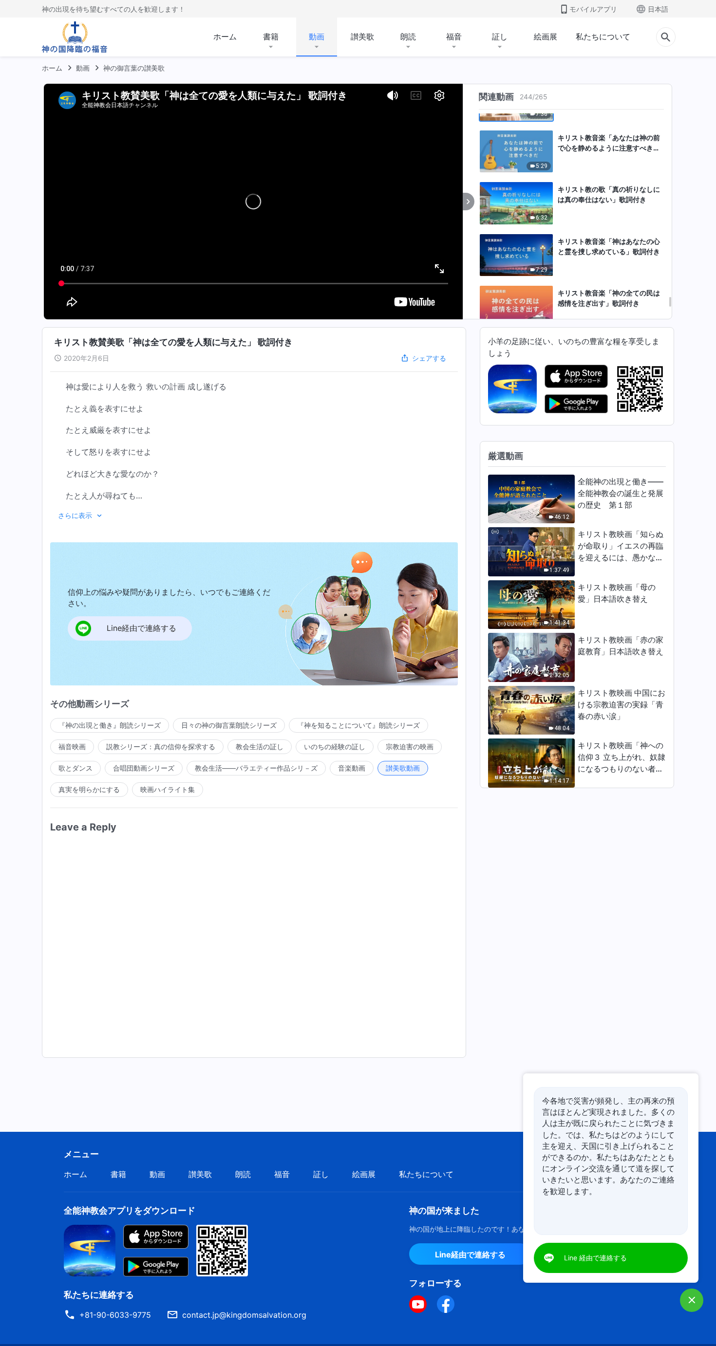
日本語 (658, 9)
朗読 (408, 36)
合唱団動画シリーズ (143, 768)
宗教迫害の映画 (409, 746)
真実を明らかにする (89, 789)
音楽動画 (351, 768)
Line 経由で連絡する (595, 1258)
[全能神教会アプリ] (512, 388)
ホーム (225, 36)
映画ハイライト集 (167, 789)
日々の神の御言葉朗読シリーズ (229, 725)
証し (500, 36)
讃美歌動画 (403, 768)
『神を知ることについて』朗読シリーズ (358, 725)
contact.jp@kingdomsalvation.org (244, 1315)
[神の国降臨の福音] (74, 37)
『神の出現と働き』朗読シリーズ (109, 725)
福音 (454, 36)
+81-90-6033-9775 (115, 1315)
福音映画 (72, 746)
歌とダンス (75, 768)
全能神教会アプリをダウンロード (129, 1210)
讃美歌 (362, 36)
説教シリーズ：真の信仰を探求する (160, 746)
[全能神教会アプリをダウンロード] (89, 1249)
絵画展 (545, 36)
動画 (316, 36)
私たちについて (603, 36)
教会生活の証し (259, 746)
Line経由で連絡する (470, 1254)
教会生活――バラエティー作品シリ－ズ (256, 768)
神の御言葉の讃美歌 (134, 68)
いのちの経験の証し (334, 746)
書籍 (271, 36)
